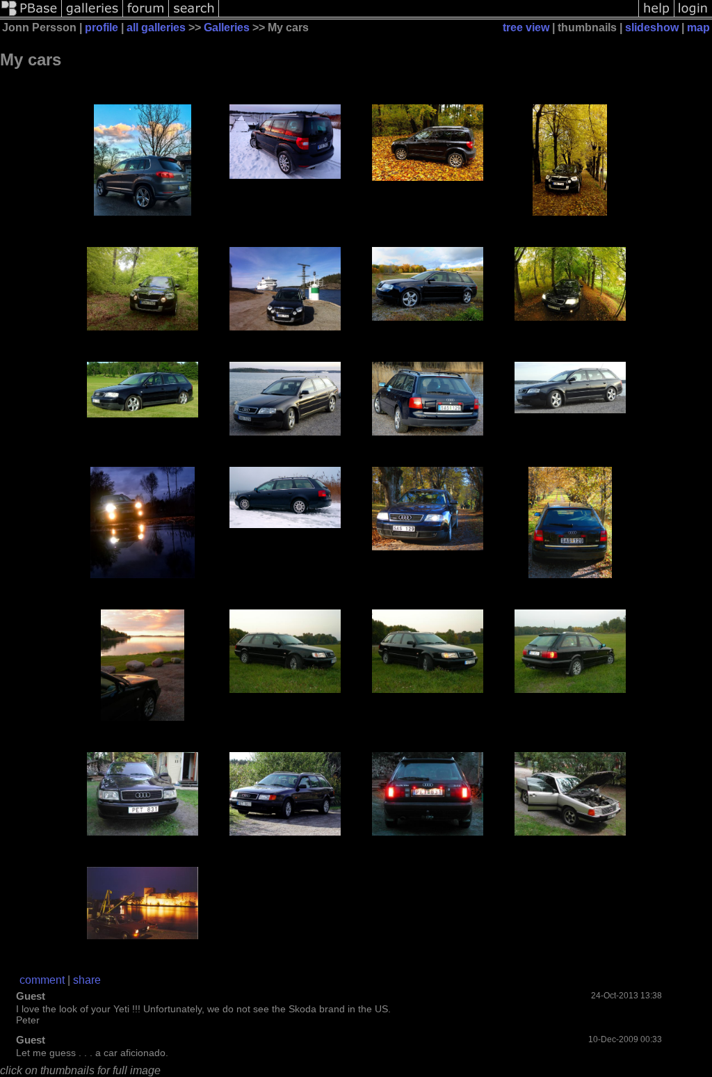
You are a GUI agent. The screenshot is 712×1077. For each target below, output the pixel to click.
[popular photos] (428, 16)
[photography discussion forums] (146, 16)
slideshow (652, 27)
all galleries (156, 27)
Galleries (227, 27)
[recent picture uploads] (92, 16)
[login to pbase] (693, 16)
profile (101, 27)
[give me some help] (656, 16)
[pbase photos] (31, 16)
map (698, 27)
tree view (526, 27)
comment (42, 980)
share (87, 980)
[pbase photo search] (194, 16)
